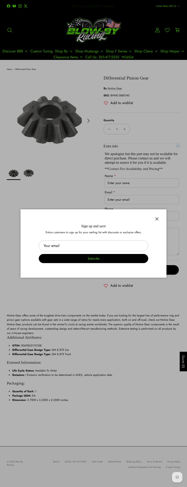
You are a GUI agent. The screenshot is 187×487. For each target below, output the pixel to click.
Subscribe (93, 258)
